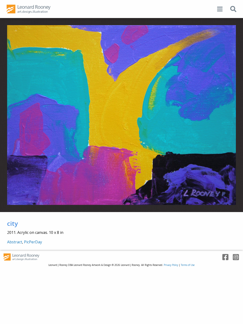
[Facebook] (224, 257)
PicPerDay (33, 242)
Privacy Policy (171, 265)
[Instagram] (234, 257)
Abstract (14, 242)
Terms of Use (188, 265)
